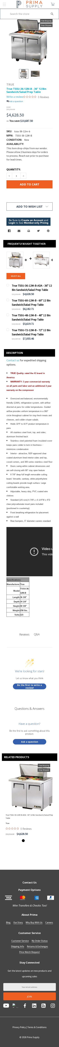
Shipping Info (17, 946)
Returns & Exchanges (37, 946)
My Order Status (40, 940)
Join (29, 996)
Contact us (13, 360)
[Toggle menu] (4, 4)
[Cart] (53, 4)
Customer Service (20, 940)
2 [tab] (26, 840)
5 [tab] (35, 840)
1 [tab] (23, 840)
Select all (16, 276)
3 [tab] (29, 840)
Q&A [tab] (37, 634)
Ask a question (16, 101)
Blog (8, 922)
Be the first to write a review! (29, 686)
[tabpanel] (29, 800)
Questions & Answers (29, 708)
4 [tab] (32, 840)
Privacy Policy (19, 1027)
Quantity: (13, 169)
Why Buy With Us (34, 922)
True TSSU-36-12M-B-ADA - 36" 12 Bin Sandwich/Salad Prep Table (29, 816)
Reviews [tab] (24, 634)
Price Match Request (29, 952)
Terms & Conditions (37, 1027)
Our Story (18, 922)
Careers (49, 922)
